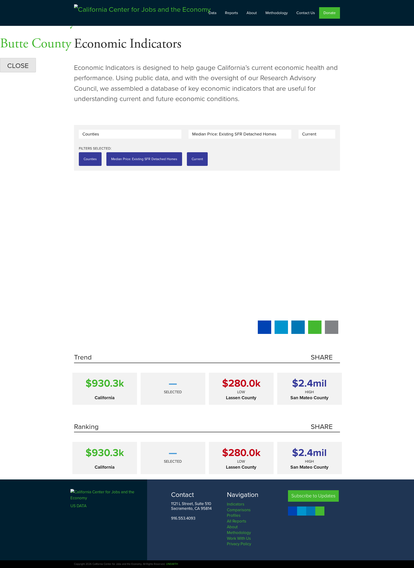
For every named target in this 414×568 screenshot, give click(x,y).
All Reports (236, 521)
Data (212, 13)
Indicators (235, 504)
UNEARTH (172, 564)
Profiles (234, 515)
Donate (329, 13)
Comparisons (239, 509)
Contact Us (305, 13)
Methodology (276, 13)
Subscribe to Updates (313, 496)
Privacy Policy (239, 543)
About (252, 13)
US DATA (78, 505)
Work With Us (239, 538)
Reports (231, 13)
